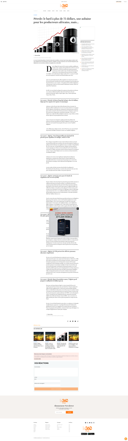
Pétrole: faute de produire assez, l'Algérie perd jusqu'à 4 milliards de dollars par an (58, 280)
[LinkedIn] (91, 422)
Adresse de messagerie (39, 383)
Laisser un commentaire (56, 388)
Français (125, 1)
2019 (69, 428)
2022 (69, 424)
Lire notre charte (37, 358)
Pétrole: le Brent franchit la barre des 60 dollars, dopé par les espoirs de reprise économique (59, 101)
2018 (69, 429)
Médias (35, 430)
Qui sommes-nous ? (60, 424)
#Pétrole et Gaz (37, 325)
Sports (34, 431)
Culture (35, 429)
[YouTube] (89, 422)
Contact (58, 428)
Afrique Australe (47, 429)
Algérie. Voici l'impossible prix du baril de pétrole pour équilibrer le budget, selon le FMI (57, 136)
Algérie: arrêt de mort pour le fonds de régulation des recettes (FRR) (56, 176)
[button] (126, 439)
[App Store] (84, 433)
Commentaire (37, 366)
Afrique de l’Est (47, 428)
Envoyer (69, 412)
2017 (69, 430)
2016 (69, 431)
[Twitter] (87, 422)
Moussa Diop (37, 55)
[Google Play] (91, 433)
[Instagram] (93, 422)
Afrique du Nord (47, 424)
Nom (35, 379)
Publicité (58, 429)
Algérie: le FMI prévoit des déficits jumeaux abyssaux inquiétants (58, 252)
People (35, 428)
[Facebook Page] (85, 422)
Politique (35, 424)
